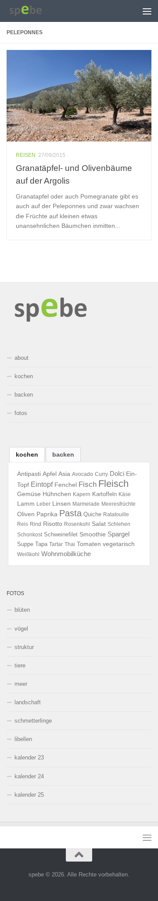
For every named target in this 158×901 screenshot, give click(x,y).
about (21, 358)
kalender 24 (29, 776)
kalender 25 (29, 794)
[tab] (27, 454)
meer (20, 684)
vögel (21, 628)
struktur (24, 647)
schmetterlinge (33, 720)
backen (23, 394)
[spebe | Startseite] (32, 11)
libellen (23, 739)
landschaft (27, 702)
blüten (22, 610)
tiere (19, 665)
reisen (26, 155)
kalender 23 (29, 757)
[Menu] (147, 11)
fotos (20, 413)
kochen (23, 376)
